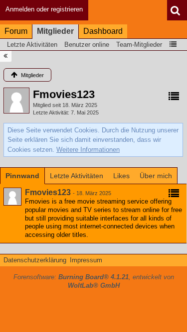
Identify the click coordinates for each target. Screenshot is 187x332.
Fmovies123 (48, 192)
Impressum (86, 260)
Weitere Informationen (88, 149)
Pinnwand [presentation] (22, 176)
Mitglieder (55, 31)
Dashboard (103, 31)
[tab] (22, 175)
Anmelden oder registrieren (44, 9)
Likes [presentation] (121, 176)
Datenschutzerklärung (34, 260)
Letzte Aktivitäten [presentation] (76, 176)
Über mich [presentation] (156, 176)
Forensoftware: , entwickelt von (93, 281)
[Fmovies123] (12, 197)
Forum (15, 31)
